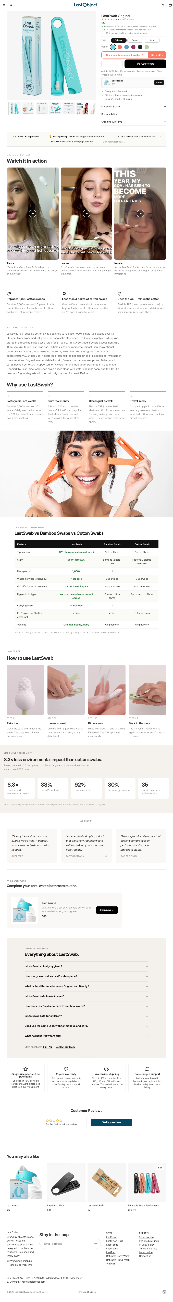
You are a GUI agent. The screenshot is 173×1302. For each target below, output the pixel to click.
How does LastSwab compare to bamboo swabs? (55, 1006)
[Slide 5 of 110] (69, 108)
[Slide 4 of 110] (55, 108)
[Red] (133, 47)
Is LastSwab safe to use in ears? (44, 996)
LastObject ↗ (42, 1292)
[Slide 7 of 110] (95, 108)
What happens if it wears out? (43, 1035)
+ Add (159, 82)
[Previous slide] (10, 1182)
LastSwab (111, 1237)
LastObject (20, 1292)
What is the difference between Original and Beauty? (57, 986)
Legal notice (146, 1252)
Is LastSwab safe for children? (43, 1015)
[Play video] (32, 213)
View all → (112, 1263)
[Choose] (40, 1196)
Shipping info (146, 1237)
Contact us (145, 1255)
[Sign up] (95, 1243)
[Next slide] (41, 1182)
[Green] (147, 47)
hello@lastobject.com (33, 1281)
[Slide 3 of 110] (42, 108)
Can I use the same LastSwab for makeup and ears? (56, 1025)
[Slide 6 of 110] (82, 108)
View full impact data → (114, 141)
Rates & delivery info (20, 1264)
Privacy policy (147, 1244)
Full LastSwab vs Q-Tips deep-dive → (104, 632)
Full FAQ (47, 1047)
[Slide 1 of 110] (15, 108)
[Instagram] (164, 1292)
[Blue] (126, 47)
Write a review (111, 1122)
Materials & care (110, 106)
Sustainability (109, 114)
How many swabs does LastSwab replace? (51, 976)
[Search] (11, 5)
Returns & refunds (149, 1240)
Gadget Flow (128, 856)
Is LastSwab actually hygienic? (43, 966)
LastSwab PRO (114, 1240)
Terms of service (148, 1248)
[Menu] (4, 5)
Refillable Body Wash (117, 1255)
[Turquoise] (113, 47)
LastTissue (112, 1244)
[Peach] (120, 47)
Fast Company (75, 856)
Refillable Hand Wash (118, 1259)
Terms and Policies (87, 1292)
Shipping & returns (111, 121)
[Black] (140, 47)
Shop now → (107, 910)
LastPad (110, 1252)
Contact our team (65, 1047)
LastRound (112, 1248)
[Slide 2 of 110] (28, 108)
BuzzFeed (17, 856)
